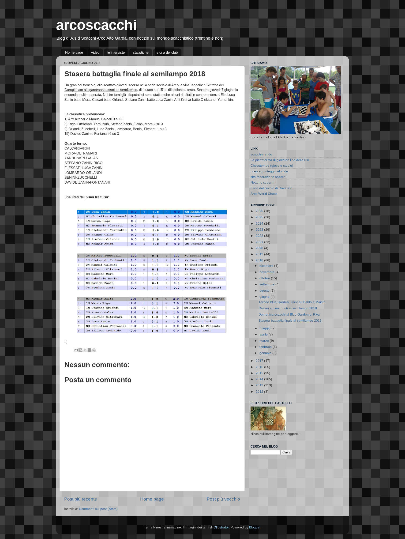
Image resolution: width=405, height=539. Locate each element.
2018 (260, 260)
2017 (260, 360)
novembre (267, 272)
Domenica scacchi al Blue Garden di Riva (289, 314)
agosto (264, 290)
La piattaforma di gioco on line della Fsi (280, 160)
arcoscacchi (96, 25)
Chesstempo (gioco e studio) (272, 165)
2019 (260, 254)
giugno (264, 296)
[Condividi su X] (85, 350)
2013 (260, 385)
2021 (260, 242)
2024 (260, 223)
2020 (260, 248)
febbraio (266, 347)
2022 (260, 235)
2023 (260, 229)
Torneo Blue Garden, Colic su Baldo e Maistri (292, 302)
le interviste (116, 52)
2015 (260, 373)
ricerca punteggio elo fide (269, 171)
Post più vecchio (223, 499)
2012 (260, 391)
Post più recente (80, 499)
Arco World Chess (264, 194)
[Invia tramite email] (76, 350)
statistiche (140, 52)
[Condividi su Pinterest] (94, 350)
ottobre (265, 278)
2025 (260, 217)
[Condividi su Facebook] (89, 350)
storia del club (167, 52)
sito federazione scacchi (268, 177)
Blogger (254, 527)
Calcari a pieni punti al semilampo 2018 (288, 308)
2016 (260, 367)
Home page (74, 52)
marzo (264, 341)
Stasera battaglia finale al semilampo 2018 (290, 320)
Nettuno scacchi (262, 182)
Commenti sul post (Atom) (98, 509)
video (95, 52)
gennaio (265, 353)
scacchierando (261, 154)
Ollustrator (221, 527)
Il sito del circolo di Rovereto (271, 188)
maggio (265, 328)
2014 (260, 379)
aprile (264, 334)
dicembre (266, 266)
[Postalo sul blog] (80, 350)
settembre (267, 284)
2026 (260, 211)
